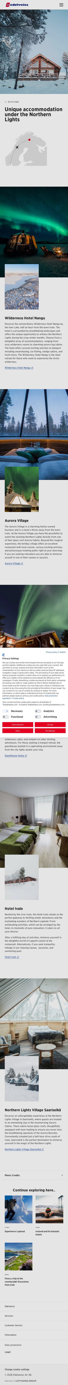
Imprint (63, 652)
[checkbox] (38, 711)
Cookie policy (18, 698)
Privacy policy (52, 652)
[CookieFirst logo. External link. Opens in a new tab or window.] (3, 655)
